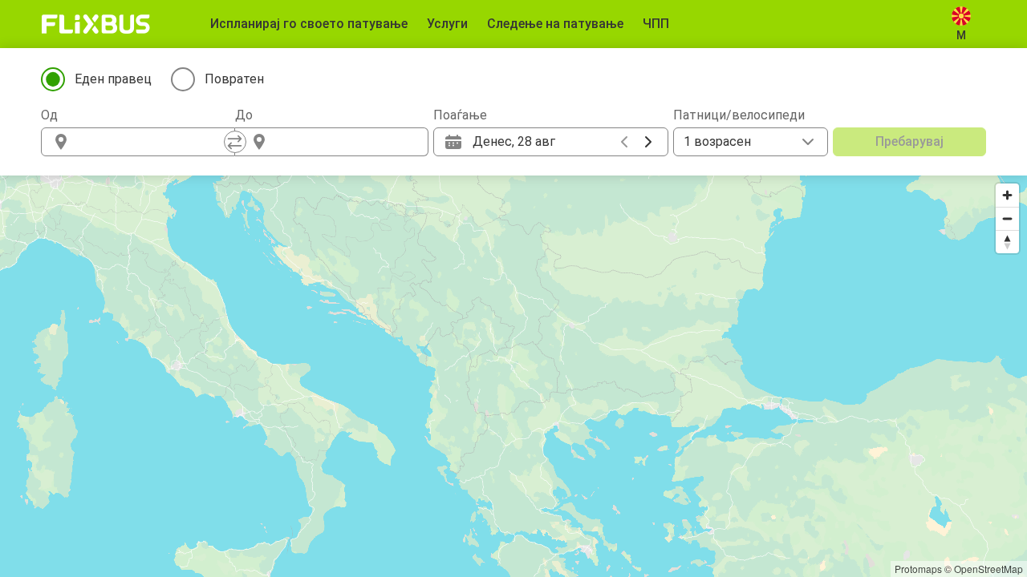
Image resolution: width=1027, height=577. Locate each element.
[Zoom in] (1007, 195)
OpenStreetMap (988, 568)
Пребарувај (909, 141)
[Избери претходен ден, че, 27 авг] (624, 141)
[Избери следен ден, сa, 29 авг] (648, 141)
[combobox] (152, 141)
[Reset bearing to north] (1007, 241)
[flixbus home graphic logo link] (96, 24)
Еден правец (113, 79)
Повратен (234, 79)
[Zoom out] (1007, 218)
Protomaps (918, 568)
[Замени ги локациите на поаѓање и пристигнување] (235, 142)
